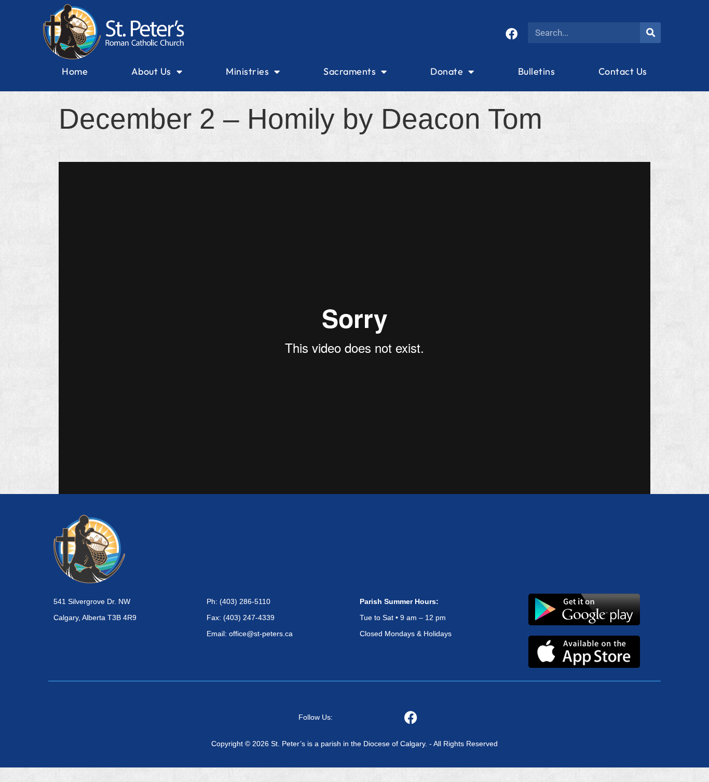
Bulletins (536, 71)
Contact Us (622, 71)
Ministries (247, 71)
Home (75, 71)
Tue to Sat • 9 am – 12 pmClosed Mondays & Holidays (406, 617)
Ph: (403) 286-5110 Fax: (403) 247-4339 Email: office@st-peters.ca (250, 617)
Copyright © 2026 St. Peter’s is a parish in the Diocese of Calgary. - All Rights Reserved (354, 743)
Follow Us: (315, 717)
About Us (151, 71)
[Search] (650, 32)
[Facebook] (511, 34)
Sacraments (349, 71)
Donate (446, 71)
